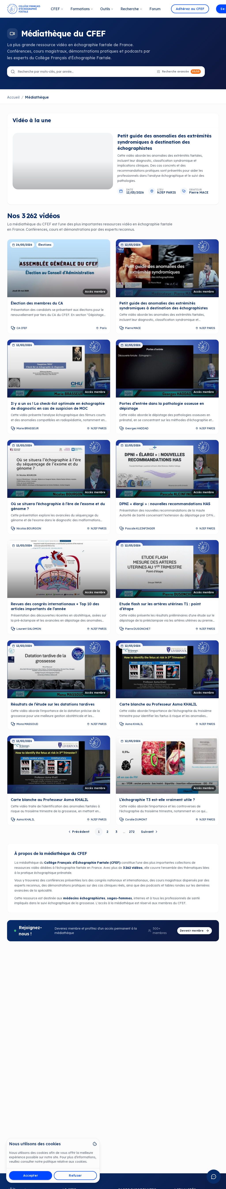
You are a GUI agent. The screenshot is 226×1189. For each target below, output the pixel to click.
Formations (80, 9)
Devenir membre (191, 930)
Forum (154, 9)
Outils (105, 9)
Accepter (30, 1176)
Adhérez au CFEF (190, 9)
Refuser (75, 1176)
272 (132, 832)
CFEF (55, 9)
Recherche (130, 9)
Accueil (13, 97)
